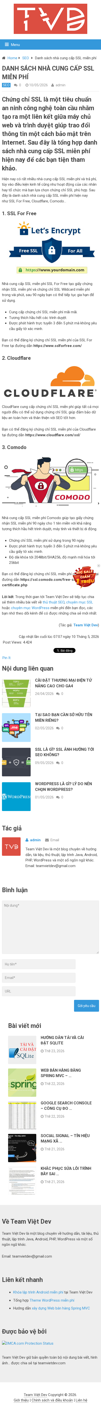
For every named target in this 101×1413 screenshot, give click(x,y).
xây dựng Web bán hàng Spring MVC (61, 1308)
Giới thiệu (21, 1400)
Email (54, 840)
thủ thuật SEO (53, 602)
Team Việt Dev (35, 1395)
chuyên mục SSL (79, 602)
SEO (25, 58)
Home (12, 58)
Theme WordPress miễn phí (52, 1300)
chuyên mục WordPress (30, 608)
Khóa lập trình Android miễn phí (38, 1292)
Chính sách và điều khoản (52, 1400)
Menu (15, 45)
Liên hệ (81, 1400)
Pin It (6, 658)
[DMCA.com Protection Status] (27, 1343)
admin (60, 85)
